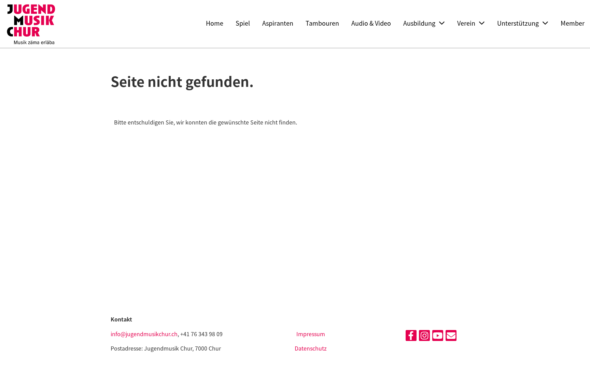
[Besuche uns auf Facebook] (411, 336)
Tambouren (322, 23)
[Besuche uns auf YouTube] (437, 336)
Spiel (243, 23)
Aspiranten (277, 23)
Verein (466, 23)
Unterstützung (518, 23)
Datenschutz (311, 348)
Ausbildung (419, 23)
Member (573, 23)
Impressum (310, 334)
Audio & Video (371, 23)
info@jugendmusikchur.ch (144, 334)
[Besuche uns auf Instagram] (424, 336)
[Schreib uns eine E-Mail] (451, 336)
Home (214, 23)
